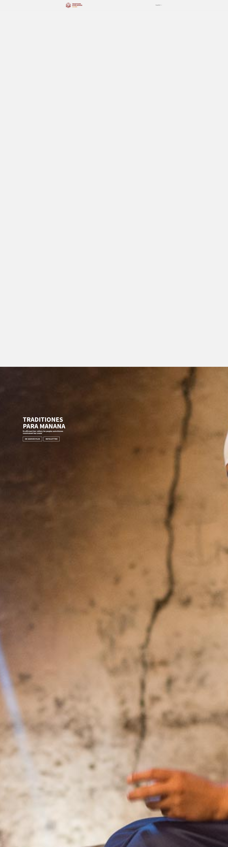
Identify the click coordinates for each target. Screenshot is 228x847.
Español (158, 5)
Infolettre (52, 439)
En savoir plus (32, 439)
